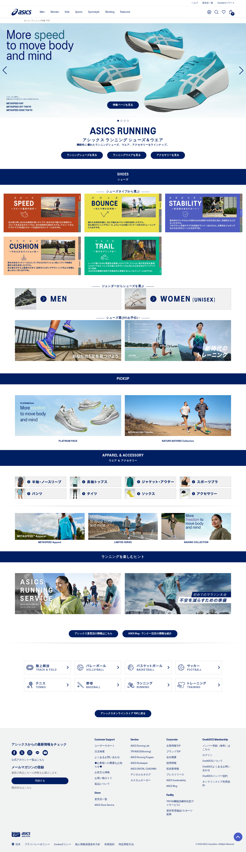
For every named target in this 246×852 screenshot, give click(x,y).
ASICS (22, 12)
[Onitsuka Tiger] (16, 837)
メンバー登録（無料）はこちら (216, 748)
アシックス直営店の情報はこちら (93, 633)
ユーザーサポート (105, 746)
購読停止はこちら (22, 788)
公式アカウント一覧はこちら (28, 760)
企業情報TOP (173, 746)
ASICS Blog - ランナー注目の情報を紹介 (150, 633)
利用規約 (109, 844)
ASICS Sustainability (176, 780)
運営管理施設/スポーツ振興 (179, 813)
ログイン (207, 755)
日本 (18, 844)
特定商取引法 (126, 844)
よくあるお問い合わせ (107, 757)
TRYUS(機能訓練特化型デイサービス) (180, 803)
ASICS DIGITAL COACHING (143, 769)
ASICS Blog (171, 786)
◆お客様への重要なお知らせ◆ (108, 765)
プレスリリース (175, 775)
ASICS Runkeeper (139, 763)
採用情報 (171, 763)
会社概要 (171, 757)
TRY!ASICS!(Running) (141, 752)
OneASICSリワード (225, 3)
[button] (238, 837)
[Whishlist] (223, 12)
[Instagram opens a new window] (29, 752)
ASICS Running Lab (140, 746)
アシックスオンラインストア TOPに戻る (123, 713)
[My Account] (209, 12)
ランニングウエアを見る (127, 155)
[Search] (216, 12)
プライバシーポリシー (37, 844)
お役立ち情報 (102, 772)
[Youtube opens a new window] (45, 752)
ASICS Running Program (142, 757)
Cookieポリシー (62, 844)
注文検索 (100, 752)
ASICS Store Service (104, 805)
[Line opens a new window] (37, 752)
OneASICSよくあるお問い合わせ (216, 769)
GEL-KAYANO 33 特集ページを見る (123, 105)
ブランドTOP (173, 752)
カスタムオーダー (141, 780)
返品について (102, 784)
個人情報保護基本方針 (87, 844)
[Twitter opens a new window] (22, 752)
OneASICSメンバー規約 (215, 776)
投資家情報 (172, 769)
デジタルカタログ (141, 775)
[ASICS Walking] (26, 837)
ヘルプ (194, 3)
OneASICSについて (212, 761)
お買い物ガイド (103, 778)
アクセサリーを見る (167, 155)
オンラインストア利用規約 (216, 784)
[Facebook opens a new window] (14, 752)
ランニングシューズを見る (82, 155)
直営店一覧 (207, 3)
